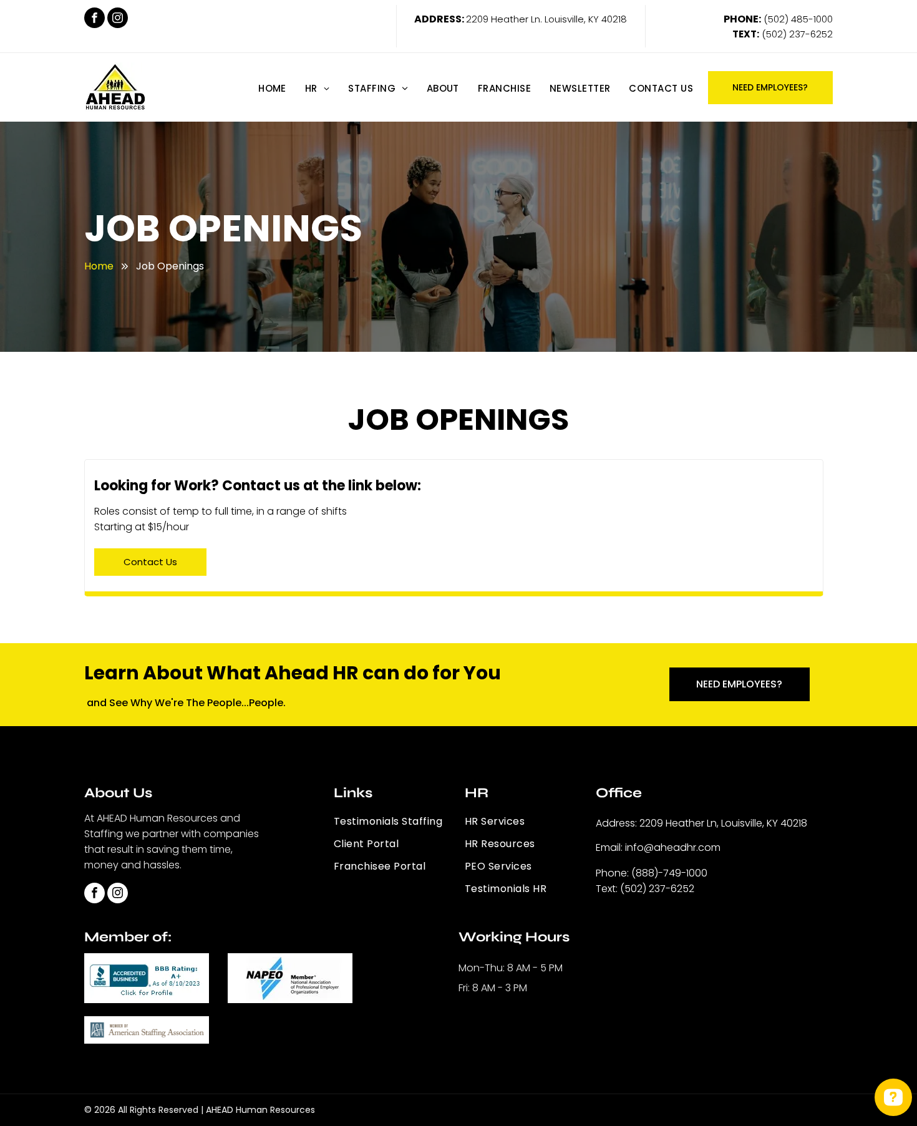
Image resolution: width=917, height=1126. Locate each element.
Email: (609, 847)
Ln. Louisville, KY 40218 (579, 19)
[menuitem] (272, 88)
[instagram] (117, 19)
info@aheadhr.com (672, 847)
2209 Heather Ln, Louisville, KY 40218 (723, 823)
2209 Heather (497, 19)
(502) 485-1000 (798, 19)
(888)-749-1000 (669, 873)
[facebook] (94, 19)
